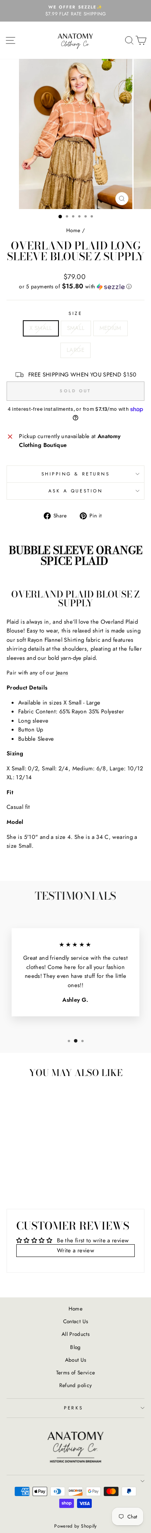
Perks (73, 1407)
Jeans (62, 672)
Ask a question (75, 490)
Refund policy (75, 1385)
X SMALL (40, 328)
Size (75, 313)
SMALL (76, 328)
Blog (75, 1347)
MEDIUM (111, 328)
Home (73, 230)
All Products (75, 1334)
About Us (75, 1360)
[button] (75, 286)
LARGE (75, 350)
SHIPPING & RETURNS (75, 473)
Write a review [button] (75, 1250)
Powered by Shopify (75, 1526)
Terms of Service (75, 1372)
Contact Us (75, 1321)
